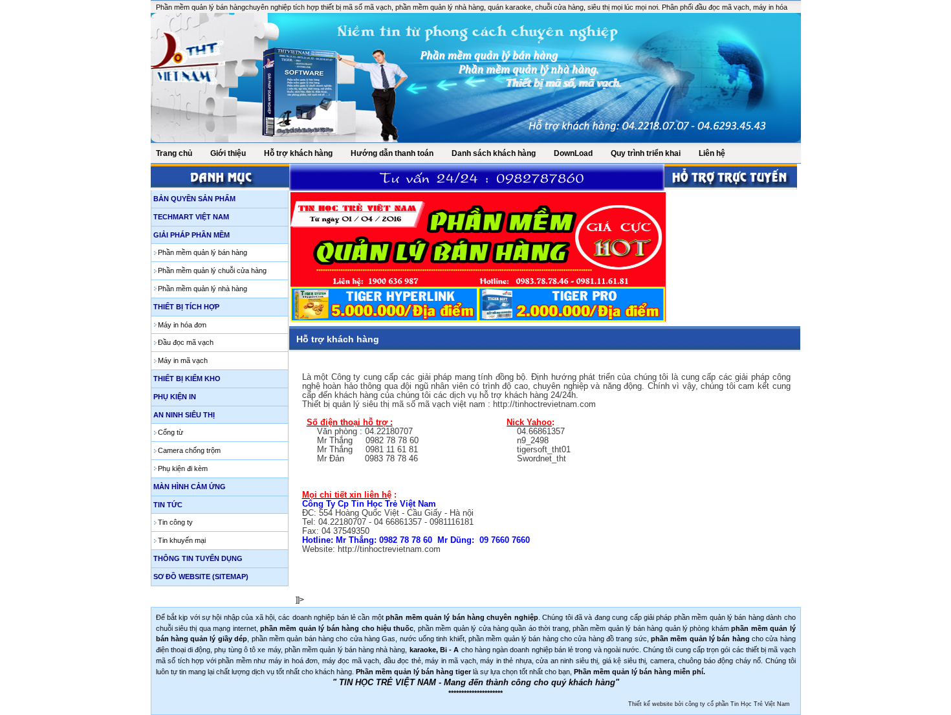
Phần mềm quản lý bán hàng (200, 7)
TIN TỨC (167, 505)
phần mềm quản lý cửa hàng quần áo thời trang (493, 628)
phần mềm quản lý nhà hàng (439, 7)
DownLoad (573, 153)
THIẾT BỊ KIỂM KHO (187, 378)
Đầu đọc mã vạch (185, 342)
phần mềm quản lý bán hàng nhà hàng (345, 650)
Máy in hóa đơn (182, 325)
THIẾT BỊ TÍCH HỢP (186, 307)
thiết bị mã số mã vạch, (358, 7)
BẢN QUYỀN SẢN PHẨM (194, 199)
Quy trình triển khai (646, 153)
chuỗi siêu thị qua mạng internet (206, 628)
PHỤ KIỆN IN (174, 397)
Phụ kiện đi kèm (183, 468)
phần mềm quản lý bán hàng (719, 617)
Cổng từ (170, 432)
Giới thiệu (228, 153)
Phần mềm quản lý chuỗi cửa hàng (212, 270)
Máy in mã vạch (183, 360)
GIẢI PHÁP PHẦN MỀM (191, 235)
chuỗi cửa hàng (559, 7)
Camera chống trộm (189, 450)
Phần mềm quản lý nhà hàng (202, 288)
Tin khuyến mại (182, 540)
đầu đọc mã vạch (721, 7)
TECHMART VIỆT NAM (191, 217)
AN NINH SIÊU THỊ (184, 415)
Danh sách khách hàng (494, 153)
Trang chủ (174, 153)
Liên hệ (712, 153)
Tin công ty (175, 522)
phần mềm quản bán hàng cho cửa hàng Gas (324, 639)
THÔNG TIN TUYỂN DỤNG (198, 558)
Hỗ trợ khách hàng (298, 153)
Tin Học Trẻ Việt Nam (760, 704)
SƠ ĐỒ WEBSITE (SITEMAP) (200, 576)
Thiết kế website (650, 704)
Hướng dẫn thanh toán (392, 153)
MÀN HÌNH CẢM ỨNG (189, 486)
